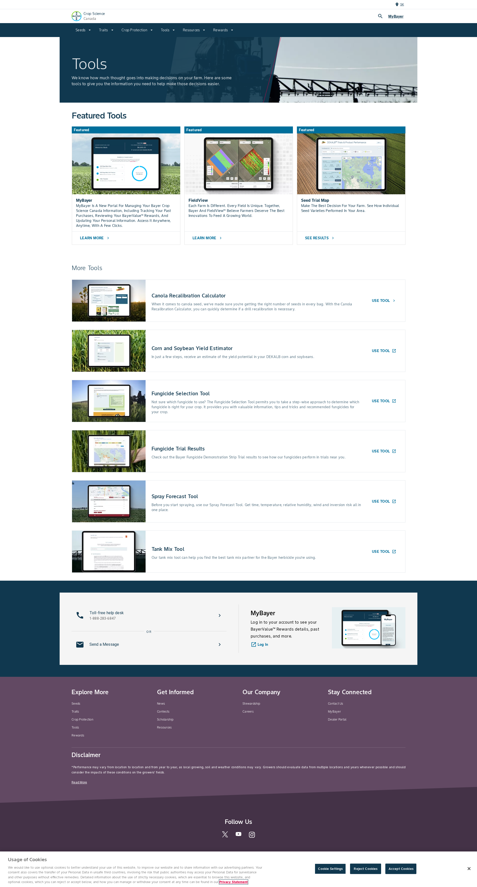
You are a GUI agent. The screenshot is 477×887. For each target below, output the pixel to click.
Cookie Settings (330, 869)
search (380, 16)
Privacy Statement (233, 882)
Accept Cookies (401, 869)
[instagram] (252, 837)
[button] (149, 615)
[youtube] (238, 835)
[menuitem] (83, 30)
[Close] (469, 868)
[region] (238, 869)
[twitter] (225, 836)
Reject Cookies (365, 869)
